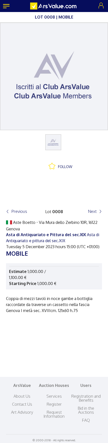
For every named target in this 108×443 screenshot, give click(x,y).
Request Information (54, 414)
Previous (19, 211)
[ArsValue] (54, 6)
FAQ (86, 420)
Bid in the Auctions (86, 410)
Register (54, 404)
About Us (22, 396)
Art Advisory (22, 412)
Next (92, 211)
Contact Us (22, 404)
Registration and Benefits (86, 398)
